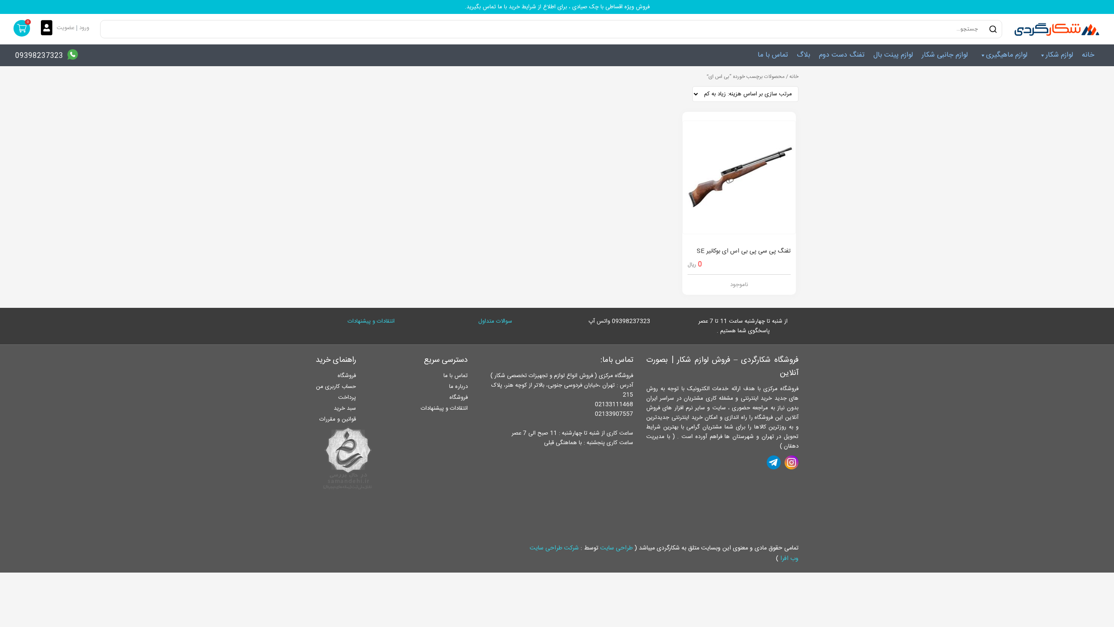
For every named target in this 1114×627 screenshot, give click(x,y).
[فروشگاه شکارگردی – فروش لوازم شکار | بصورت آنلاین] (1055, 29)
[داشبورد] (49, 28)
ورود (84, 28)
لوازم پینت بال (893, 55)
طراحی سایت (616, 548)
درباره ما (458, 386)
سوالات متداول (495, 321)
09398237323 (39, 56)
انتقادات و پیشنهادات (371, 321)
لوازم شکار (1059, 55)
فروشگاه (459, 397)
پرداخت (347, 397)
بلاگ (803, 55)
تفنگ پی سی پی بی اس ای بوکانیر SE (744, 251)
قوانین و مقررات (337, 419)
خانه (1088, 55)
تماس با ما (773, 55)
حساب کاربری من (336, 386)
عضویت (65, 28)
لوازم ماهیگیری (1006, 55)
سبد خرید (345, 408)
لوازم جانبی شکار (945, 55)
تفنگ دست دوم (842, 55)
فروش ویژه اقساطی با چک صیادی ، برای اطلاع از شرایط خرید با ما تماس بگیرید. (557, 7)
